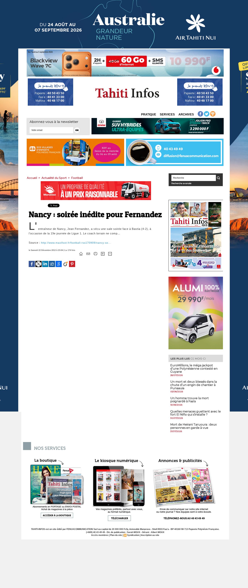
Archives (186, 114)
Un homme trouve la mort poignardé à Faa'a (189, 399)
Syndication (133, 535)
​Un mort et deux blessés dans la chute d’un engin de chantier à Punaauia (193, 385)
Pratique (148, 114)
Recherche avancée (181, 183)
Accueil (32, 178)
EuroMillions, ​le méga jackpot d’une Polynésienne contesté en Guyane (193, 368)
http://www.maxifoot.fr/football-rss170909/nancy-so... (76, 242)
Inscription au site (150, 535)
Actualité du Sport (54, 178)
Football (77, 178)
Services (167, 114)
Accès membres (99, 535)
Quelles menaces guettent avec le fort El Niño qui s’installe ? (195, 413)
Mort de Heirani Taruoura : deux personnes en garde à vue (193, 426)
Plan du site (116, 535)
